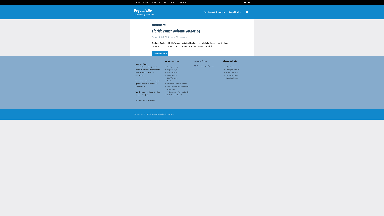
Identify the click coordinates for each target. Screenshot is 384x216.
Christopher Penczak (232, 70)
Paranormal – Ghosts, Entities (177, 84)
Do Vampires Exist (173, 73)
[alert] (206, 66)
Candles (169, 81)
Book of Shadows (235, 12)
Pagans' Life (143, 10)
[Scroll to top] (379, 211)
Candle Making (172, 75)
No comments (182, 37)
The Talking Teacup (232, 75)
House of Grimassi (232, 73)
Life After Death (172, 78)
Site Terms (183, 2)
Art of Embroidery (232, 67)
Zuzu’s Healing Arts (232, 78)
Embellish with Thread (174, 95)
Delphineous (170, 37)
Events (166, 2)
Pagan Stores (156, 2)
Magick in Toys (172, 70)
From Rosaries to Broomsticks (214, 12)
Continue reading (160, 53)
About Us (173, 2)
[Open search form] (247, 12)
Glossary (145, 2)
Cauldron (137, 2)
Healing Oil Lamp (172, 67)
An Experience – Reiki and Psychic (178, 92)
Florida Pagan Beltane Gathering (176, 31)
